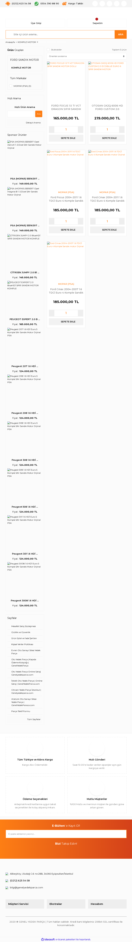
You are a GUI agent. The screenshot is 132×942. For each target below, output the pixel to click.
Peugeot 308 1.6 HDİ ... (25, 460)
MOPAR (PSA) (66, 192)
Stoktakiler (56, 49)
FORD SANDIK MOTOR (52, 42)
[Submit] (122, 834)
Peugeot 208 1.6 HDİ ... (25, 413)
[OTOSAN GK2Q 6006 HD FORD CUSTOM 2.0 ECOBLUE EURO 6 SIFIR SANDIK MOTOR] (107, 81)
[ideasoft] (48, 939)
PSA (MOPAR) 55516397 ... (24, 178)
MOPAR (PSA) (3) (22, 86)
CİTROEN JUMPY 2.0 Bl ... (24, 272)
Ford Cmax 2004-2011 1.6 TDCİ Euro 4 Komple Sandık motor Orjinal (107, 199)
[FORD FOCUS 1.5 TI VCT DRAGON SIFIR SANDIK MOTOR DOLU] (66, 81)
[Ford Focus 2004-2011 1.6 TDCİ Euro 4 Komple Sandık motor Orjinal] (66, 169)
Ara (39, 114)
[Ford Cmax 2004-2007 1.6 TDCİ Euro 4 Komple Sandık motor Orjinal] (66, 261)
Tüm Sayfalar (34, 719)
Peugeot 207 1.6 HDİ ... (25, 366)
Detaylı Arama (33, 122)
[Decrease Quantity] (51, 129)
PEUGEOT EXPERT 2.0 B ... (25, 319)
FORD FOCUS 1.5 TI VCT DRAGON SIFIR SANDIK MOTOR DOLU (66, 107)
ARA (120, 34)
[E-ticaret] (66, 939)
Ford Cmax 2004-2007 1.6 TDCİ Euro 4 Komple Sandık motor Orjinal (66, 291)
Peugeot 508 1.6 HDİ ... (25, 506)
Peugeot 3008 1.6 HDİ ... (25, 600)
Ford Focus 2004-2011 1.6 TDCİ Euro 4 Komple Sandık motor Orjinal (66, 199)
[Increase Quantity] (80, 129)
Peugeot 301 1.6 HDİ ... (25, 553)
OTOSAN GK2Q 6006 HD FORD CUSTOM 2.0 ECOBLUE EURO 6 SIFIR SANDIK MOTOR (107, 107)
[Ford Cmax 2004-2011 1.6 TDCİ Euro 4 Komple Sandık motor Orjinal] (107, 169)
